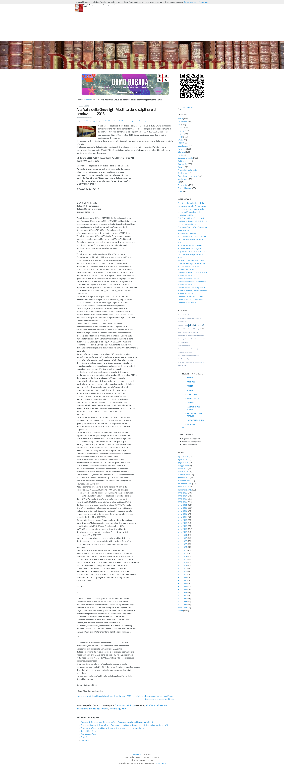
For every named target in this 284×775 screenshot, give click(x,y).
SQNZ (180, 191)
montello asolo (195, 355)
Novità (180, 155)
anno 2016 (182, 520)
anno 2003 (182, 559)
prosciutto (196, 324)
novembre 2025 (185, 483)
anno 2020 (182, 508)
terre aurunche (200, 335)
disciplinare (122, 121)
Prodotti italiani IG (195, 420)
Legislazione (183, 146)
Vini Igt (190, 386)
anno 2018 (182, 514)
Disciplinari (87, 121)
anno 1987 (182, 604)
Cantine (190, 402)
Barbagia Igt (86, 740)
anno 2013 (182, 529)
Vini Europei (183, 179)
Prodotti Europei (185, 188)
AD (183, 427)
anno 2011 (182, 535)
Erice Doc (85, 737)
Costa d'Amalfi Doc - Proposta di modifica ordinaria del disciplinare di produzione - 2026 (192, 290)
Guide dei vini (183, 161)
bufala (179, 355)
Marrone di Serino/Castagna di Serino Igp (189, 329)
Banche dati (183, 185)
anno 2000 (182, 568)
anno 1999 (182, 571)
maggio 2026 (183, 465)
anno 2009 (182, 541)
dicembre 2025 (184, 480)
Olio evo (181, 152)
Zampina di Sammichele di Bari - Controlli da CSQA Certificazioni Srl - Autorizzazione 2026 (191, 263)
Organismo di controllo (187, 176)
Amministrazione (160, 763)
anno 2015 (182, 523)
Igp (95, 121)
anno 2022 (182, 501)
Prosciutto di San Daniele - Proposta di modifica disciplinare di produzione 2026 (192, 281)
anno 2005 (182, 553)
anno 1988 (182, 601)
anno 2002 (182, 562)
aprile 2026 (183, 468)
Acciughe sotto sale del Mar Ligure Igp (188, 332)
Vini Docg (191, 382)
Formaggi (182, 149)
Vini (92, 121)
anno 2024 (182, 495)
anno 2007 (182, 547)
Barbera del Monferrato (184, 345)
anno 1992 (182, 589)
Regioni (181, 142)
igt (132, 121)
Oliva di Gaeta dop (183, 335)
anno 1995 (182, 583)
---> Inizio (191, 424)
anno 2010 (182, 538)
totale (180, 610)
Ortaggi (181, 167)
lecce (202, 329)
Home (88, 99)
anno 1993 (182, 586)
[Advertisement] (142, 24)
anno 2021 (182, 505)
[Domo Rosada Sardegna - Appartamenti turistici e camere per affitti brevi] (125, 95)
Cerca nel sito (188, 107)
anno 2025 (182, 492)
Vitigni (180, 139)
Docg (182, 130)
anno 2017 (182, 517)
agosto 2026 (183, 456)
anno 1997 (182, 577)
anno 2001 (182, 565)
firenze (129, 121)
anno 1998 (182, 574)
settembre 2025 (185, 489)
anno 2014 (182, 526)
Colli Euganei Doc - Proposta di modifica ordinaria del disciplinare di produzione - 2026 (192, 221)
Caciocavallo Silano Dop (184, 315)
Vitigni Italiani (193, 398)
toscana (136, 121)
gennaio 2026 (184, 477)
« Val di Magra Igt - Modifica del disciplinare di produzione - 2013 (104, 696)
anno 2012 (182, 532)
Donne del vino (182, 365)
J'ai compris (203, 2)
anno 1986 (182, 607)
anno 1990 (182, 595)
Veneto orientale (186, 355)
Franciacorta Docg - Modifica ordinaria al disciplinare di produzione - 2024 (112, 728)
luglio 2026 (182, 459)
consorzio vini (192, 335)
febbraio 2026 (184, 474)
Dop (182, 133)
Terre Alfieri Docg (88, 731)
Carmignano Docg (88, 734)
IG (179, 182)
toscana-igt (142, 121)
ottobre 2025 (183, 486)
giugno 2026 (183, 462)
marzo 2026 (183, 471)
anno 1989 (182, 598)
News (180, 118)
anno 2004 (182, 556)
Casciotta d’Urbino (183, 325)
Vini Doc (190, 377)
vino (148, 121)
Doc (181, 127)
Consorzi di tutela (185, 158)
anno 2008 (182, 544)
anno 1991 (182, 592)
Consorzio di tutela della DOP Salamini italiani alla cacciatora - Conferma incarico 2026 (191, 299)
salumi (202, 362)
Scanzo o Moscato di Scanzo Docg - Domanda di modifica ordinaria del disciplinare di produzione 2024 (124, 725)
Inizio (142, 766)
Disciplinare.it (137, 754)
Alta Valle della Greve (111, 121)
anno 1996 (182, 580)
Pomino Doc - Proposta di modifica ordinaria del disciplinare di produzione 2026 (192, 272)
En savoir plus (190, 2)
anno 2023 (182, 498)
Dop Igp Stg (183, 164)
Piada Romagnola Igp (183, 359)
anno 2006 (182, 550)
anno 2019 (182, 511)
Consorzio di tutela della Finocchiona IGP (189, 362)
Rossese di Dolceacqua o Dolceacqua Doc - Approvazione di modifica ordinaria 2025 (117, 722)
